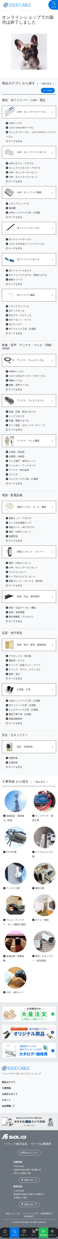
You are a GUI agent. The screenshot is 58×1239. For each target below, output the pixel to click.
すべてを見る (15, 141)
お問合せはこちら (29, 1152)
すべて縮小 (48, 90)
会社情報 (7, 1106)
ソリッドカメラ (29, 1213)
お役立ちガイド (10, 1094)
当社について (11, 1213)
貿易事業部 (46, 1213)
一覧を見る (46, 83)
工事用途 (6, 1088)
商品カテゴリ (8, 1082)
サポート (6, 1100)
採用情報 (28, 1216)
